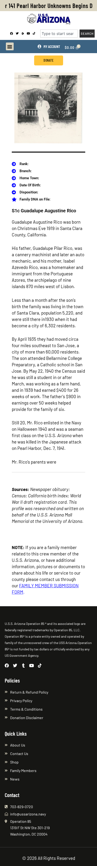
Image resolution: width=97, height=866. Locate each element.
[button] (10, 46)
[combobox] (59, 34)
